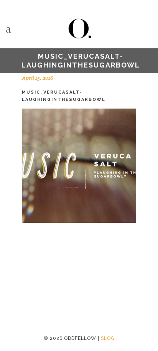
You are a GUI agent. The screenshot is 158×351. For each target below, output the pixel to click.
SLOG (108, 338)
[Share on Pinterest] (62, 262)
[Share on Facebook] (26, 262)
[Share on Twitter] (38, 262)
